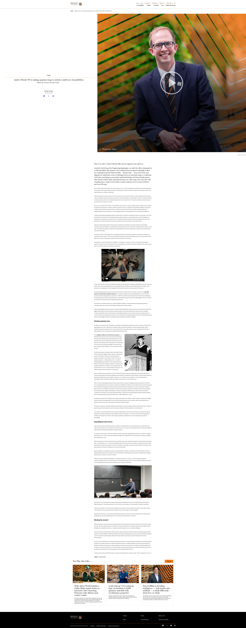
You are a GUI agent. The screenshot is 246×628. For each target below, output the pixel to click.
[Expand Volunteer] (160, 5)
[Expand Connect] (152, 5)
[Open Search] (175, 3)
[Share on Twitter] (49, 96)
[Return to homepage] (76, 5)
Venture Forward (102, 556)
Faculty (48, 75)
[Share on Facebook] (44, 96)
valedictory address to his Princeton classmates (108, 334)
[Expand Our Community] (145, 5)
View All (169, 561)
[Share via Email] (53, 96)
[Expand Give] (164, 5)
